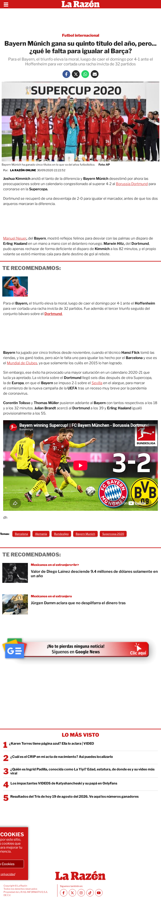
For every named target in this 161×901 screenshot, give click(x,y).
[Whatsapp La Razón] (85, 74)
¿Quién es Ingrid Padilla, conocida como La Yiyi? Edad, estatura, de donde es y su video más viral (82, 771)
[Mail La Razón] (95, 74)
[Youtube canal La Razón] (99, 892)
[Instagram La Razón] (81, 892)
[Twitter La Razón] (76, 74)
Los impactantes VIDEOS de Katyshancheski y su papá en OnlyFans (63, 783)
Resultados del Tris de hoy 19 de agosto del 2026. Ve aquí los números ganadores (74, 797)
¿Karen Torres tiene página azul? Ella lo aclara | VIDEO (51, 743)
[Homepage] (81, 4)
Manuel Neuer (14, 238)
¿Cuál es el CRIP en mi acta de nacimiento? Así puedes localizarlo (61, 757)
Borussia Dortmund (132, 184)
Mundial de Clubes (22, 363)
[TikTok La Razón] (90, 892)
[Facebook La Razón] (66, 74)
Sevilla (97, 383)
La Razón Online (23, 170)
